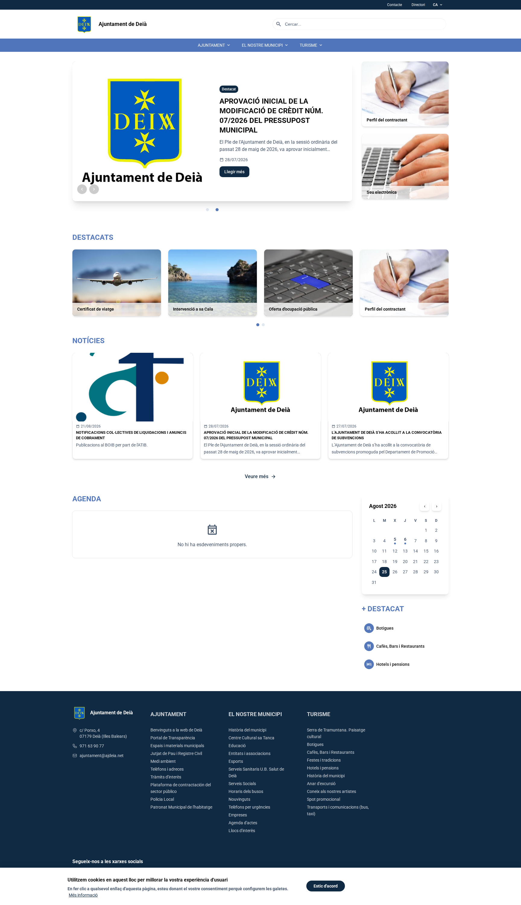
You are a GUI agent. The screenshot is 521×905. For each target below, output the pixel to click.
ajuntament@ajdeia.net (102, 755)
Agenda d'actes (243, 822)
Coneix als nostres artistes (331, 791)
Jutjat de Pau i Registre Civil (176, 753)
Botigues (315, 744)
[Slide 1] (207, 209)
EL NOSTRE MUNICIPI (265, 45)
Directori (418, 5)
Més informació (83, 895)
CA (438, 4)
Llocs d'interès (242, 830)
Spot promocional (323, 799)
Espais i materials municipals (177, 745)
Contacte (394, 5)
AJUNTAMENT (214, 45)
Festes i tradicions (324, 760)
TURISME (311, 45)
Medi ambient (163, 761)
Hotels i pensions (323, 768)
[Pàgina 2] (263, 324)
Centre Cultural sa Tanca (251, 737)
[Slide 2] (217, 209)
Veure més (260, 476)
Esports (236, 761)
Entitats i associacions (249, 753)
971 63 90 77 (92, 746)
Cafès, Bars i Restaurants (330, 752)
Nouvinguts (239, 799)
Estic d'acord (326, 886)
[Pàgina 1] (257, 324)
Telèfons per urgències (249, 807)
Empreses (238, 815)
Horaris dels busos (246, 791)
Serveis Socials (242, 783)
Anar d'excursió (321, 783)
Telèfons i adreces (167, 769)
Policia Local (162, 799)
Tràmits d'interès (165, 777)
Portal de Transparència (172, 737)
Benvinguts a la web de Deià (176, 730)
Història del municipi (247, 730)
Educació (237, 745)
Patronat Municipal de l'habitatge (181, 807)
